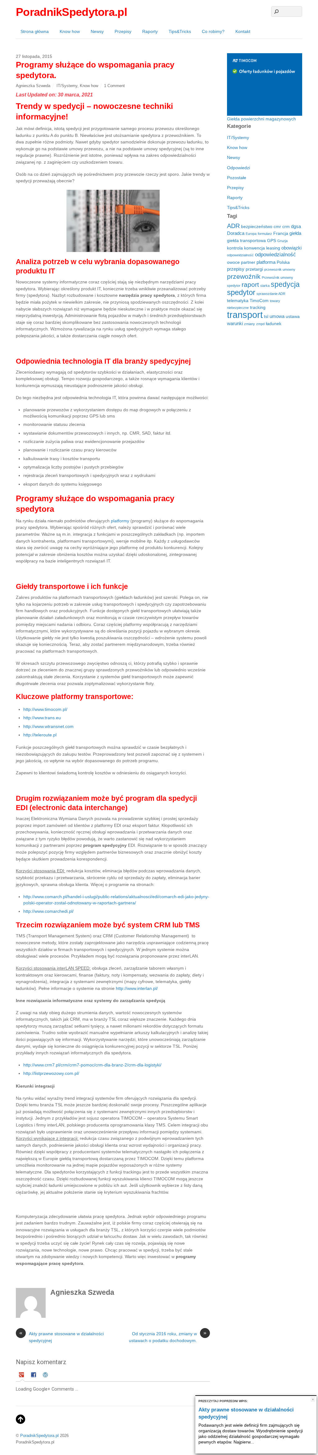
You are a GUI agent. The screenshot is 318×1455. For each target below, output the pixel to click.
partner (248, 262)
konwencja (254, 248)
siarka (265, 285)
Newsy (97, 31)
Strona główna (34, 31)
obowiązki (291, 247)
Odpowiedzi (238, 167)
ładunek (273, 323)
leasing (273, 248)
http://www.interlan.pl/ (137, 988)
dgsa (296, 226)
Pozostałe (236, 177)
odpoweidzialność (240, 255)
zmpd (260, 324)
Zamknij (313, 1399)
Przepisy (123, 31)
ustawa (293, 316)
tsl (266, 316)
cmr (277, 226)
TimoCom (259, 300)
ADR (233, 225)
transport (245, 315)
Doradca (235, 233)
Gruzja (282, 241)
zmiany (249, 324)
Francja (280, 233)
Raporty (150, 31)
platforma (266, 262)
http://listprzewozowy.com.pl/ (51, 1073)
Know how (70, 31)
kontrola (235, 248)
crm (286, 226)
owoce (233, 262)
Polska (283, 262)
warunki (235, 323)
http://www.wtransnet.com (48, 726)
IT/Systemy (67, 85)
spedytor (241, 292)
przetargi (254, 269)
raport (250, 284)
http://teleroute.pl (40, 734)
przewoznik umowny (279, 269)
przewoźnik (244, 276)
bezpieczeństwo (256, 226)
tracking (258, 307)
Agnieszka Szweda (33, 85)
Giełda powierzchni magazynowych (261, 118)
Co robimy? (213, 31)
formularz (265, 234)
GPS (271, 240)
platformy (120, 520)
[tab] (22, 1376)
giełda (295, 233)
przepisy (235, 269)
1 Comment (114, 85)
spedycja (285, 284)
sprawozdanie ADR (271, 294)
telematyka (237, 300)
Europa (251, 234)
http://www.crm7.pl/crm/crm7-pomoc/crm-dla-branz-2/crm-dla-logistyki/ (92, 1064)
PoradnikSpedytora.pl (39, 1435)
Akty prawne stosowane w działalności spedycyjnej (61, 1337)
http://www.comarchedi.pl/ (48, 911)
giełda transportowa (246, 240)
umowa (277, 316)
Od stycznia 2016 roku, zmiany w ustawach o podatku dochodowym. (168, 1337)
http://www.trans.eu (42, 717)
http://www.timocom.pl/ (45, 709)
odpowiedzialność (275, 255)
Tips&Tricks (180, 31)
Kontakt (242, 31)
